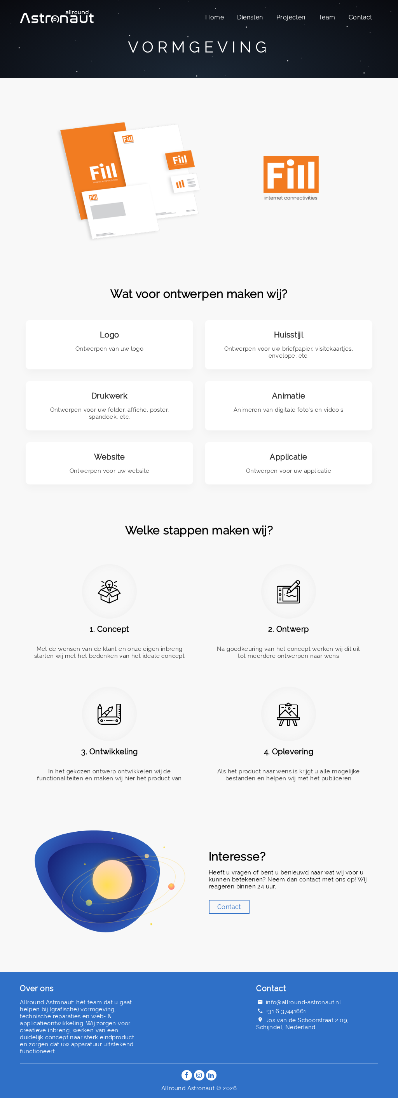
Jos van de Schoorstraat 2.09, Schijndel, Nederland (302, 1024)
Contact (360, 17)
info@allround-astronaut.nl (303, 1002)
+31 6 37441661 (286, 1011)
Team (327, 17)
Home (214, 17)
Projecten (290, 17)
